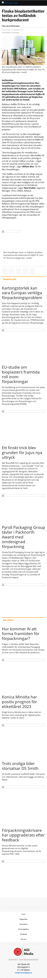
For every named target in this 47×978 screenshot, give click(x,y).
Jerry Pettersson (13, 26)
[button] (35, 3)
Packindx (23, 934)
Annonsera (23, 924)
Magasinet (23, 919)
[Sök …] (42, 2)
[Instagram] (29, 902)
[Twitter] (23, 902)
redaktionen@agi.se (23, 973)
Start (23, 914)
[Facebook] (17, 902)
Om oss (23, 939)
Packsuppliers (23, 929)
